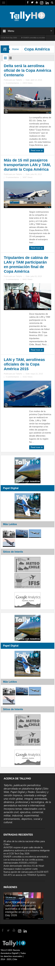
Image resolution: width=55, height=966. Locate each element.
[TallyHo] (27, 16)
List (10, 58)
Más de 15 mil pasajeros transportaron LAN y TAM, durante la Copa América (27, 164)
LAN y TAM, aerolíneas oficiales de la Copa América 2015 (24, 364)
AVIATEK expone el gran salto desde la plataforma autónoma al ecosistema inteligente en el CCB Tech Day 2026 (27, 850)
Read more (36, 150)
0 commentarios (12, 83)
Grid (5, 58)
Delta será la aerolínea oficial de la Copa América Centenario (27, 70)
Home (15, 49)
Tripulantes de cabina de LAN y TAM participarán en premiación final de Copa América (26, 264)
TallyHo (19, 80)
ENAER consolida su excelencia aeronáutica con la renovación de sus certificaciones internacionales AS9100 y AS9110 (26, 859)
